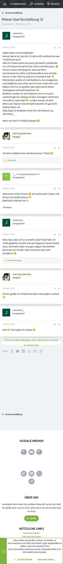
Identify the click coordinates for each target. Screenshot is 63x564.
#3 (59, 188)
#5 (59, 288)
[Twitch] (24, 474)
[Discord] (31, 474)
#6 (59, 324)
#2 (59, 148)
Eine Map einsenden (31, 536)
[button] (5, 4)
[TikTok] (39, 452)
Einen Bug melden (31, 533)
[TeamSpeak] (39, 474)
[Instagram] (31, 481)
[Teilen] (54, 47)
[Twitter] (24, 452)
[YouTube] (31, 452)
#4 (59, 234)
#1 (59, 47)
